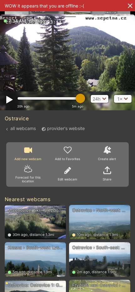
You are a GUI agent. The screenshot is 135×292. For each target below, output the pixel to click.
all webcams (23, 128)
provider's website (66, 128)
